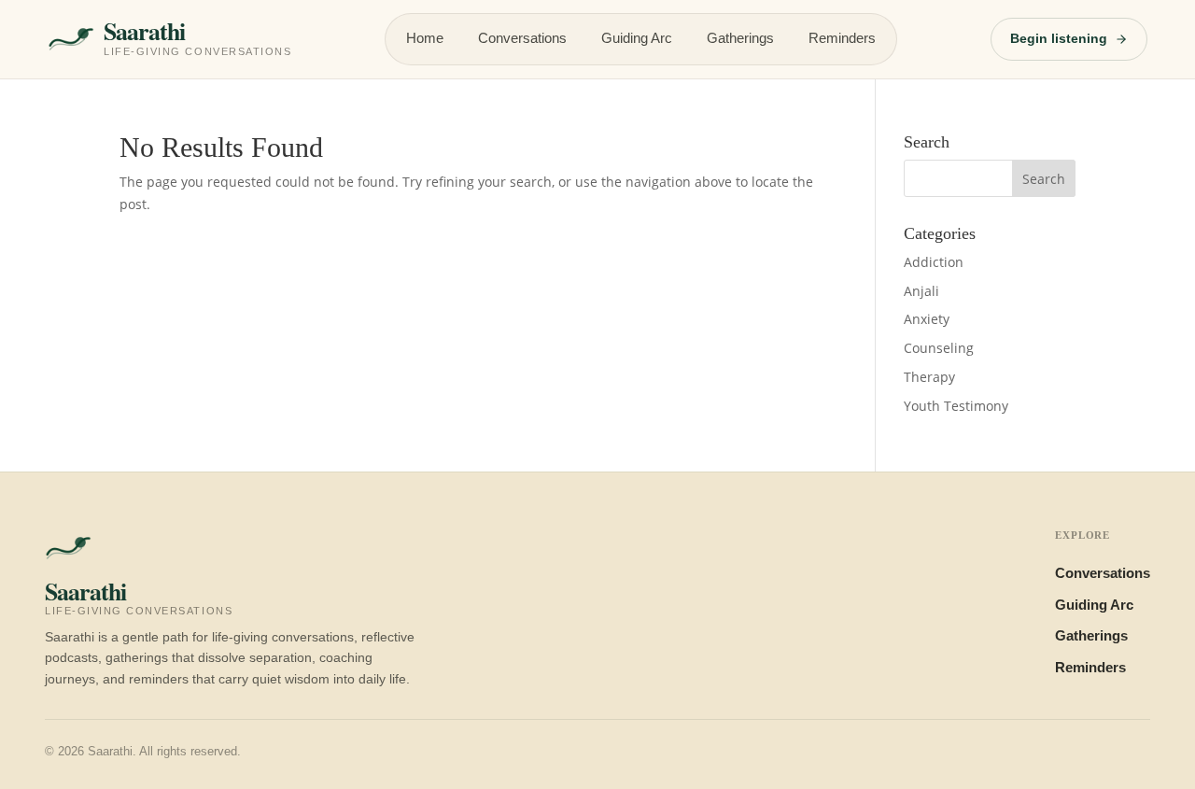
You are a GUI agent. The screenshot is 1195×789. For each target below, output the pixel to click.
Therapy (929, 377)
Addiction (933, 262)
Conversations (522, 38)
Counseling (939, 348)
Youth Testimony (956, 406)
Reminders (842, 38)
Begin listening (1058, 38)
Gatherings (740, 38)
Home (424, 38)
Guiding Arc (636, 38)
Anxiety (926, 319)
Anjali (921, 291)
